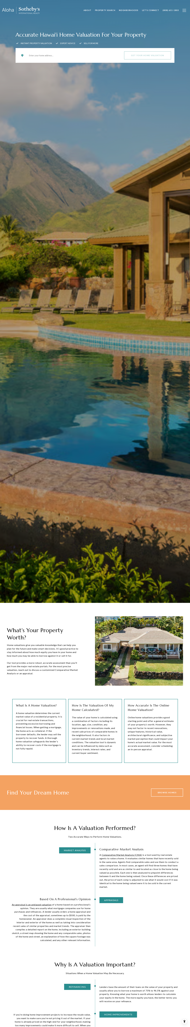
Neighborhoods (128, 10)
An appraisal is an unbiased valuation (32, 904)
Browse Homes (167, 792)
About (87, 10)
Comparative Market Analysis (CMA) (122, 855)
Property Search (105, 10)
